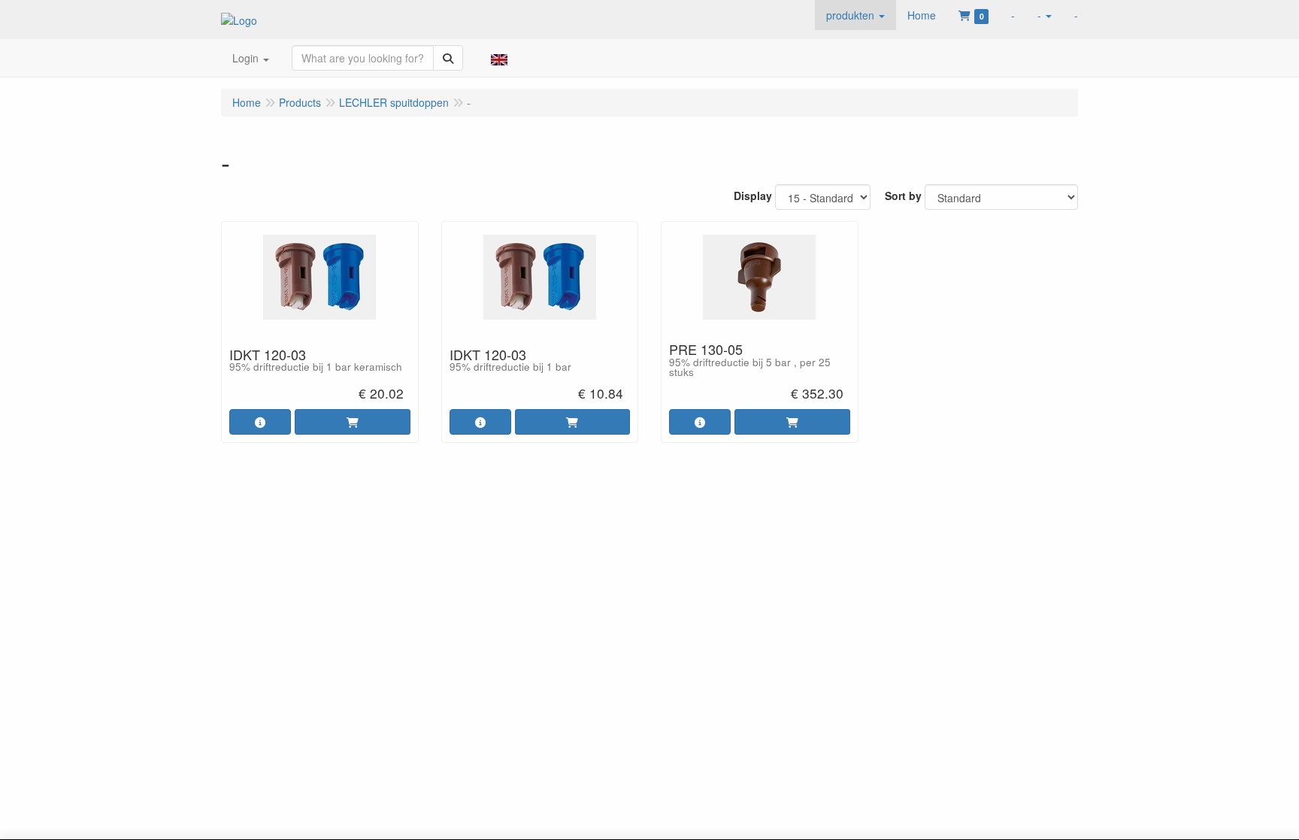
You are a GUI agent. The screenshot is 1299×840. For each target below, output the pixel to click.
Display (753, 195)
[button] (855, 15)
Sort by (903, 195)
